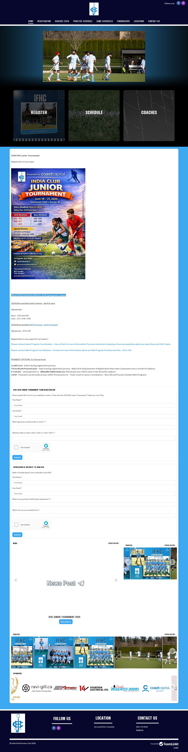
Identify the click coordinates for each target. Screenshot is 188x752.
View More (113, 543)
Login (176, 747)
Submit (17, 457)
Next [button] (116, 580)
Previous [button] (15, 580)
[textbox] (94, 267)
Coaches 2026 (62, 21)
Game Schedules (105, 21)
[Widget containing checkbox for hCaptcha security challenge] (31, 447)
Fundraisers (123, 21)
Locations (139, 21)
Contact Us (154, 21)
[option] (66, 586)
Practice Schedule (82, 21)
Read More (66, 621)
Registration (44, 21)
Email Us (139, 730)
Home (30, 21)
